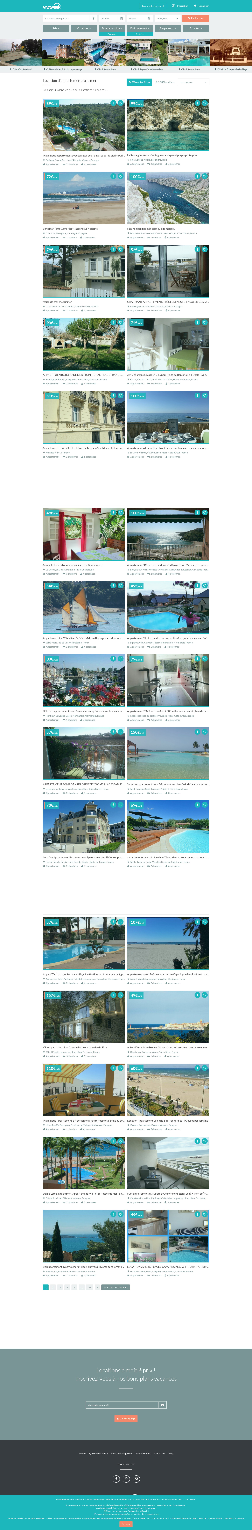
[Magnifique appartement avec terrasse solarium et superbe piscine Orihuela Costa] (84, 125)
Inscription (182, 5)
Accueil (82, 1453)
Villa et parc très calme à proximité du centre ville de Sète (75, 1047)
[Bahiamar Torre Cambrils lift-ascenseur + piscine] (84, 198)
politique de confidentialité (117, 1505)
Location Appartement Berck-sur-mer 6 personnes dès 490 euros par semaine (87, 857)
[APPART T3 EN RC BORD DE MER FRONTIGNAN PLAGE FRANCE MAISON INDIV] (84, 344)
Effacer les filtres (140, 82)
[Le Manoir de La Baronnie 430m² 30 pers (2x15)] (21, 52)
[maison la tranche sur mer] (84, 271)
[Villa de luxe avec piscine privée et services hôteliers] (147, 52)
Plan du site (159, 1453)
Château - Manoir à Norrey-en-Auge (22, 69)
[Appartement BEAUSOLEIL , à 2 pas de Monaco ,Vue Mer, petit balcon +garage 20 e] (84, 417)
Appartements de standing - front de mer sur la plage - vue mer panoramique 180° (173, 448)
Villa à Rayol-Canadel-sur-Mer (106, 69)
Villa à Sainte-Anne (64, 69)
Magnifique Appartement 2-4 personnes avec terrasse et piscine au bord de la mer (89, 1120)
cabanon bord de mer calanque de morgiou (151, 228)
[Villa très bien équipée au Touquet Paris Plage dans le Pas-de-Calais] (189, 52)
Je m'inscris (127, 1418)
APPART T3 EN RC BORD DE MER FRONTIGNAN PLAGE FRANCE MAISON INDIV (91, 374)
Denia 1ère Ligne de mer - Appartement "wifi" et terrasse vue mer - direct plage (88, 1193)
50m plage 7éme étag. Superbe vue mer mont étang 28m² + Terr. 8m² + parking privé (174, 1193)
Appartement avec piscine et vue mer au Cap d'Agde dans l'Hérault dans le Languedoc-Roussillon (181, 974)
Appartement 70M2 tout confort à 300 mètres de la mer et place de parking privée (173, 711)
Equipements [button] (167, 28)
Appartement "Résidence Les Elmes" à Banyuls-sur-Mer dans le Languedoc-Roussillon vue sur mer (182, 565)
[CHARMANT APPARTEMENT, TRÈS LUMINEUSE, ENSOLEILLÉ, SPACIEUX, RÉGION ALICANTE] (168, 271)
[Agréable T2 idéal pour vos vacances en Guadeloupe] (84, 534)
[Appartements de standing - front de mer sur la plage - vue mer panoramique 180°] (168, 417)
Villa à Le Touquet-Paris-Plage (190, 69)
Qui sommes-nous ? (98, 1453)
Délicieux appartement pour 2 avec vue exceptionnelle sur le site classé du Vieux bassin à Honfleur (98, 711)
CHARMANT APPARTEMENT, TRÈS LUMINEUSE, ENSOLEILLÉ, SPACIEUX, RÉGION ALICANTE (183, 301)
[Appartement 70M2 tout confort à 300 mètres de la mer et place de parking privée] (168, 680)
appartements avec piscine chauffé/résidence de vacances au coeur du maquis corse (175, 857)
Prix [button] (55, 28)
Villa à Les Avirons (232, 69)
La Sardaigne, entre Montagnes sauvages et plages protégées (162, 155)
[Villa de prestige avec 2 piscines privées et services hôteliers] (63, 52)
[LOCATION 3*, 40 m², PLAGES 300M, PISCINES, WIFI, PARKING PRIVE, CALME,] (168, 1236)
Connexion (203, 5)
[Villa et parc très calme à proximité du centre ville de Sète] (84, 1017)
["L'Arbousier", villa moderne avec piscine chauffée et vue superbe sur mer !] (105, 52)
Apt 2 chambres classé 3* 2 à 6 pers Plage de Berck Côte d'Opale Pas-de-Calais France (175, 374)
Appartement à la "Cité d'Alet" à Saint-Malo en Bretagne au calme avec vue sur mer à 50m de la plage (99, 638)
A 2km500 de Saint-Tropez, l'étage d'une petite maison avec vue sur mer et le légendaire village (180, 1047)
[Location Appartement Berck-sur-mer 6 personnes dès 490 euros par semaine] (84, 826)
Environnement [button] (139, 28)
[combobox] (167, 18)
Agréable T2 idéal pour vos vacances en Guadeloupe (72, 565)
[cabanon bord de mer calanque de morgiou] (168, 198)
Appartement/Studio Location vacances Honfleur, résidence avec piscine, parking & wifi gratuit (181, 638)
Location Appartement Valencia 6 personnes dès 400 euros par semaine (167, 1120)
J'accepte (126, 1524)
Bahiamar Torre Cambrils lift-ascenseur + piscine (70, 228)
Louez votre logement (153, 6)
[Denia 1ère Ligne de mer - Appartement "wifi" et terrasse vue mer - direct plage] (84, 1163)
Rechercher (197, 18)
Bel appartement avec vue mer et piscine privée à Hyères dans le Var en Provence (89, 1266)
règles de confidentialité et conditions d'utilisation (221, 1518)
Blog (171, 1453)
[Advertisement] (236, 122)
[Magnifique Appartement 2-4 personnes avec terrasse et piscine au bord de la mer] (84, 1090)
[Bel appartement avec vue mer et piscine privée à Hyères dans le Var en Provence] (84, 1236)
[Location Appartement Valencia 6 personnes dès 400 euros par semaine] (168, 1090)
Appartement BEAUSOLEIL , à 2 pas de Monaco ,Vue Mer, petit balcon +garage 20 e (90, 448)
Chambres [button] (83, 28)
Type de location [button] (111, 28)
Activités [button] (195, 28)
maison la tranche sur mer (57, 301)
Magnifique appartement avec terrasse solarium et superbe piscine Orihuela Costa (89, 155)
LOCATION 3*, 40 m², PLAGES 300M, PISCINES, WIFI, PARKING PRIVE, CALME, (173, 1266)
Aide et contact (143, 1453)
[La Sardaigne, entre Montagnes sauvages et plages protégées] (168, 125)
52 (89, 1287)
